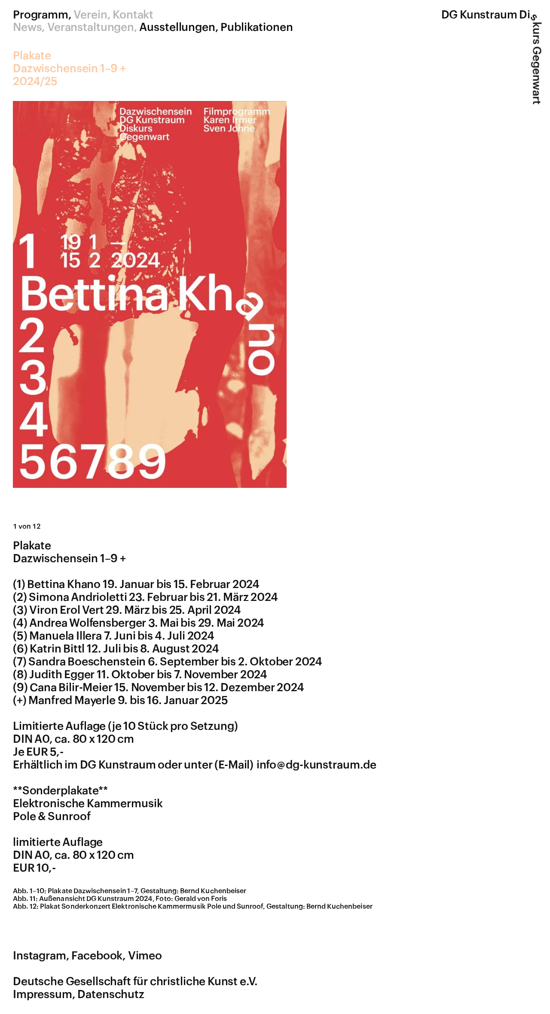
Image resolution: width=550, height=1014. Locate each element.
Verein (90, 15)
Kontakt (133, 15)
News (27, 27)
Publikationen (256, 27)
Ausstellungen (177, 27)
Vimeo (145, 956)
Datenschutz (110, 994)
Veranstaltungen (90, 27)
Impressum (42, 994)
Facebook (96, 956)
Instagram (39, 956)
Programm (40, 15)
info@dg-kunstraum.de (316, 765)
